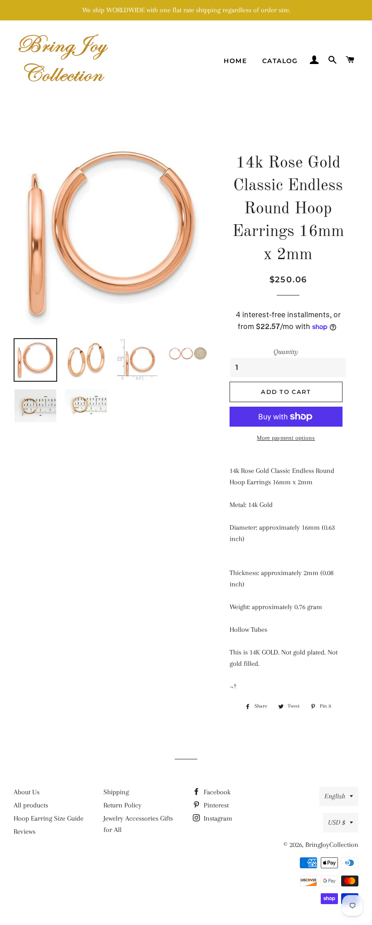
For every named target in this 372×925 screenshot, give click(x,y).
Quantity (286, 352)
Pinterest (215, 805)
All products (31, 805)
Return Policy (122, 805)
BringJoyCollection (331, 845)
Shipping (116, 792)
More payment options (286, 437)
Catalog (280, 61)
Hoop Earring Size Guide (48, 818)
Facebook (216, 792)
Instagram (217, 818)
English (334, 796)
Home (235, 61)
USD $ (336, 822)
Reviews (24, 831)
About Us (26, 792)
